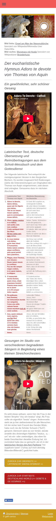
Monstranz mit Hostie (27, 52)
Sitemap (24, 513)
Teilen (9, 500)
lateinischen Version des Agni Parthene (22, 445)
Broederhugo (23, 54)
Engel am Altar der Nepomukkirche (31, 43)
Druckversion (12, 513)
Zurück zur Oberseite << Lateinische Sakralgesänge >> (25, 462)
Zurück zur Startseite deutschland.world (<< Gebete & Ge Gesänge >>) (27, 479)
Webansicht (47, 516)
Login (50, 513)
